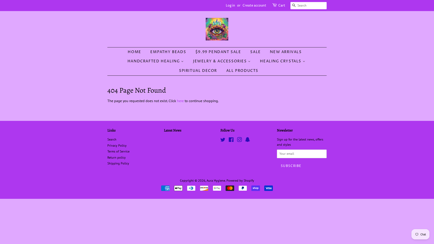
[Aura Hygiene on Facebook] (231, 140)
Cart (281, 5)
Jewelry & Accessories (220, 61)
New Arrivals (286, 51)
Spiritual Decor (198, 70)
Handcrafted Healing (154, 61)
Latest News (172, 130)
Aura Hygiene (216, 180)
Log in (230, 5)
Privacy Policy (117, 145)
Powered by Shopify (240, 180)
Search (111, 139)
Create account (254, 5)
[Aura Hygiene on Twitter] (222, 140)
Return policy (116, 157)
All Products (242, 70)
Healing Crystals (281, 61)
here (180, 101)
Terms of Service (118, 151)
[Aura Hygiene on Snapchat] (247, 140)
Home (134, 51)
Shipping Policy (118, 163)
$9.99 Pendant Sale (218, 51)
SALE (255, 51)
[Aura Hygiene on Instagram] (239, 140)
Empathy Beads (168, 51)
